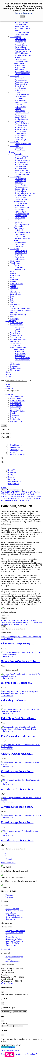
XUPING (25, 500)
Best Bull (4, 492)
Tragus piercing (15, 343)
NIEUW (9, 374)
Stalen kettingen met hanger (25, 193)
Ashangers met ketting (23, 51)
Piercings (11, 321)
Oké (4, 425)
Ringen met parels (21, 82)
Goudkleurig (16, 445)
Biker (12, 277)
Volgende (10, 859)
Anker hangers (20, 205)
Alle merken (12, 490)
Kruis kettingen (20, 41)
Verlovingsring (20, 90)
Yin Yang (13, 302)
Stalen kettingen (20, 47)
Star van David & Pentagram (20, 308)
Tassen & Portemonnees (16, 347)
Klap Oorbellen (20, 107)
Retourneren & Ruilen (14, 939)
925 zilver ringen (21, 88)
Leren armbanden (21, 24)
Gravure (13, 286)
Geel (11, 475)
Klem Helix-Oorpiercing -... (17, 643)
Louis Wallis (30, 494)
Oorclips (18, 109)
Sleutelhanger (15, 261)
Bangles (18, 30)
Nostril (17, 329)
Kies (4, 618)
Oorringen (18, 105)
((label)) (4, 1023)
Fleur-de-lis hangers (22, 123)
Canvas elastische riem (23, 144)
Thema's (10, 271)
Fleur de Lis (14, 282)
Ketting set (18, 57)
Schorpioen (14, 288)
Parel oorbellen (20, 100)
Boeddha (13, 312)
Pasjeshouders (20, 65)
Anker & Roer (15, 275)
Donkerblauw (14, 481)
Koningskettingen (21, 187)
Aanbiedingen (11, 913)
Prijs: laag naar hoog (19, 622)
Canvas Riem (19, 247)
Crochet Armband (21, 35)
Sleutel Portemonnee (22, 74)
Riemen (14, 142)
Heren (10, 152)
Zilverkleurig (16, 450)
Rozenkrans (19, 183)
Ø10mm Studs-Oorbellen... (16, 682)
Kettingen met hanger (22, 49)
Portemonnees (17, 63)
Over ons (9, 935)
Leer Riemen (19, 244)
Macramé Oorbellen (22, 113)
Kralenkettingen (20, 191)
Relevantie (27, 620)
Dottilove (37, 492)
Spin (11, 290)
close (23, 16)
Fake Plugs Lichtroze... (14, 700)
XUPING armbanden (22, 28)
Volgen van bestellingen (14, 957)
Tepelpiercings (15, 337)
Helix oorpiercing (16, 323)
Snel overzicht (7, 639)
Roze (11, 477)
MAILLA (4, 496)
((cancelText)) (6, 1012)
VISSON (30, 498)
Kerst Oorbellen (20, 115)
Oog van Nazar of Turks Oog (20, 310)
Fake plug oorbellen (22, 94)
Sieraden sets (14, 263)
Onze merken (10, 919)
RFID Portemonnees (22, 72)
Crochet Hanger (20, 140)
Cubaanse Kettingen (22, 61)
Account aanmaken (12, 961)
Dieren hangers (20, 133)
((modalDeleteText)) (19, 1012)
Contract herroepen (8, 1047)
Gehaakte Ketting (21, 39)
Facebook (9, 895)
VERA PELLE (21, 498)
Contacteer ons (11, 945)
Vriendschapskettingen (23, 55)
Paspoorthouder (20, 67)
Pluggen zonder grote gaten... (18, 735)
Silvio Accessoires (15, 496)
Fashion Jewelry (13, 494)
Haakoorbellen (20, 111)
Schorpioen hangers (22, 129)
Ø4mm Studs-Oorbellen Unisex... (20, 661)
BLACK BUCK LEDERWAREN (21, 492)
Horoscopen (14, 319)
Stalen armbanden (21, 26)
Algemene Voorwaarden (14, 941)
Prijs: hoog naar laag (34, 622)
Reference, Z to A (20, 624)
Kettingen (15, 37)
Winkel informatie (7, 983)
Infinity (12, 300)
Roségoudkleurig (17, 447)
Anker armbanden (21, 156)
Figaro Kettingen (21, 59)
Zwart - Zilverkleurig (19, 454)
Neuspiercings (17, 327)
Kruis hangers (20, 127)
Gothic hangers (20, 135)
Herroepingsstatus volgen (10, 1050)
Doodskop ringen (21, 251)
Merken (8, 376)
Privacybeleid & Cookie (14, 933)
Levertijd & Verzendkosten (15, 931)
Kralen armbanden (21, 22)
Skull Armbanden (21, 168)
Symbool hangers (21, 131)
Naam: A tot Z (36, 620)
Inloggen (9, 959)
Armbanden (16, 154)
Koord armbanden (21, 162)
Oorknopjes (19, 98)
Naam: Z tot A (6, 622)
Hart (11, 298)
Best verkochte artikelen (14, 911)
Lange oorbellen (20, 96)
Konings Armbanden (22, 160)
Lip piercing (14, 341)
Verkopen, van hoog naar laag (12, 620)
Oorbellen (15, 92)
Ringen (14, 76)
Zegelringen (19, 255)
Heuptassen (19, 148)
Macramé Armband (22, 33)
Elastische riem (20, 242)
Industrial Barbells (16, 325)
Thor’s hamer (15, 292)
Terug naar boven (8, 863)
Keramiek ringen (21, 80)
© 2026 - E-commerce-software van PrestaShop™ (19, 1054)
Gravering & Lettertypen (14, 917)
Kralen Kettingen (21, 45)
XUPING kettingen (22, 53)
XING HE (18, 500)
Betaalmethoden (11, 937)
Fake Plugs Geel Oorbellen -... (18, 718)
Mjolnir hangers (20, 212)
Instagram (9, 897)
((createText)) (17, 1026)
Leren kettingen (20, 43)
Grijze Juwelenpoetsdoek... (17, 753)
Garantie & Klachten (13, 943)
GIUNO (22, 494)
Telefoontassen (15, 368)
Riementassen (20, 150)
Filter (3, 627)
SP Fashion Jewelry (29, 496)
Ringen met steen (21, 84)
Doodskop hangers (21, 125)
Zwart (13, 452)
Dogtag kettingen (21, 189)
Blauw (12, 472)
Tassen (14, 146)
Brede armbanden (21, 158)
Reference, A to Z (7, 624)
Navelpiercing (15, 333)
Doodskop (14, 279)
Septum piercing (16, 335)
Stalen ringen (19, 86)
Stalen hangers (20, 137)
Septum (17, 331)
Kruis (12, 296)
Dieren (12, 306)
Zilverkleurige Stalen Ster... (17, 771)
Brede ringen (19, 78)
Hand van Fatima (16, 284)
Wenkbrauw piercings (18, 339)
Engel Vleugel (15, 294)
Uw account (5, 949)
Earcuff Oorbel (20, 117)
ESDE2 (4, 494)
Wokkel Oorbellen (21, 102)
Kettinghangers (17, 121)
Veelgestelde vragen (13, 915)
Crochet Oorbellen (21, 119)
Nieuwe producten (12, 909)
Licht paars (13, 484)
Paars (11, 479)
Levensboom (14, 304)
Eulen (12, 317)
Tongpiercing (15, 345)
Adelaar (13, 273)
